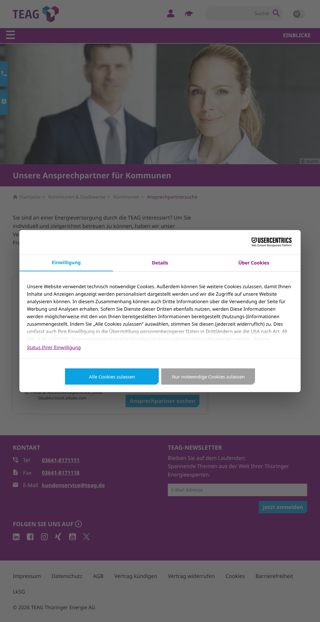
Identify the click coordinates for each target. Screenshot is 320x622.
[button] (307, 609)
